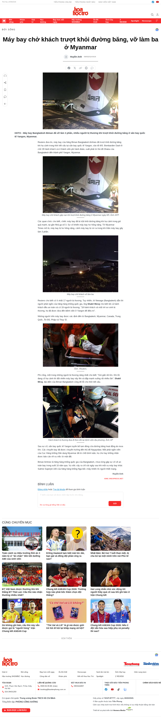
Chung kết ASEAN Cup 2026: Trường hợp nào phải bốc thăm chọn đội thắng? (66, 592)
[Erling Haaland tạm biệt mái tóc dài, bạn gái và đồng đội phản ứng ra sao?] (66, 538)
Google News (157, 30)
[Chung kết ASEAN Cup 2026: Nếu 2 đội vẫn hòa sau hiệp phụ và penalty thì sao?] (111, 611)
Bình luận (5, 96)
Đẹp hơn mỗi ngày (58, 21)
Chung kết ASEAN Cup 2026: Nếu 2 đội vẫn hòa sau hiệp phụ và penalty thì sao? (110, 628)
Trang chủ (4, 21)
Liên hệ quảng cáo (47, 683)
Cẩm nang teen (140, 672)
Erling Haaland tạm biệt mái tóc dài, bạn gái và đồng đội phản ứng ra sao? (65, 556)
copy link (80, 68)
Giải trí (33, 21)
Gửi (115, 504)
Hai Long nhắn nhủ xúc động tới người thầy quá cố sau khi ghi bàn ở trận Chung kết (110, 592)
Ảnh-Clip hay (109, 21)
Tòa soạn (6, 683)
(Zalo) (55, 686)
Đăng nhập (43, 489)
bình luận (92, 68)
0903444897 (79, 686)
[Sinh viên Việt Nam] (151, 664)
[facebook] (152, 2)
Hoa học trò (10, 662)
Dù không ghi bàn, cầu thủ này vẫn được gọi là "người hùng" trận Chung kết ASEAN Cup (20, 628)
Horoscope (146, 21)
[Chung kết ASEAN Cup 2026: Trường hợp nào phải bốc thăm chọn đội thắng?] (66, 575)
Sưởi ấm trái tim (102, 672)
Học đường (43, 21)
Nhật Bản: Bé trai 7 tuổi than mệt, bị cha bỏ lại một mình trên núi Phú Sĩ (110, 554)
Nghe (5, 75)
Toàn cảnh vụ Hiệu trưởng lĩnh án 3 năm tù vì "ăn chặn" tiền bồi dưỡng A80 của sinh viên (21, 556)
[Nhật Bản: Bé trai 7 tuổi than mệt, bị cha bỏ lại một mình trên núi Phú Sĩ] (111, 538)
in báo (86, 68)
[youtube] (157, 2)
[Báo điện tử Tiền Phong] (131, 664)
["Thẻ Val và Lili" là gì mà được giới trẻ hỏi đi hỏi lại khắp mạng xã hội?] (66, 611)
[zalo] (126, 689)
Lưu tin (5, 89)
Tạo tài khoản (59, 489)
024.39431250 (10, 692)
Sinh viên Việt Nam (107, 2)
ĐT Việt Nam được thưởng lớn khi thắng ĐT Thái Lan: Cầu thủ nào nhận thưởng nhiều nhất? (22, 592)
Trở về (5, 103)
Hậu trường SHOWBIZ (77, 21)
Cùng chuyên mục (17, 522)
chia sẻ (68, 68)
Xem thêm (157, 21)
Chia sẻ (5, 82)
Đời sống (11, 21)
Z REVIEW (123, 21)
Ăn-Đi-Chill (96, 21)
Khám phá (22, 21)
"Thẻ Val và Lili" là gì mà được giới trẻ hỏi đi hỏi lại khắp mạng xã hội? (65, 626)
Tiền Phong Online (63, 2)
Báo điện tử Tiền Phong (80, 11)
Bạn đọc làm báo (17, 710)
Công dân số (45, 676)
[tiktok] (120, 689)
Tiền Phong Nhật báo (85, 2)
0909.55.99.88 (46, 686)
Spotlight (135, 21)
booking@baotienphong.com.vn (53, 689)
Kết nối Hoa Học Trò (85, 676)
